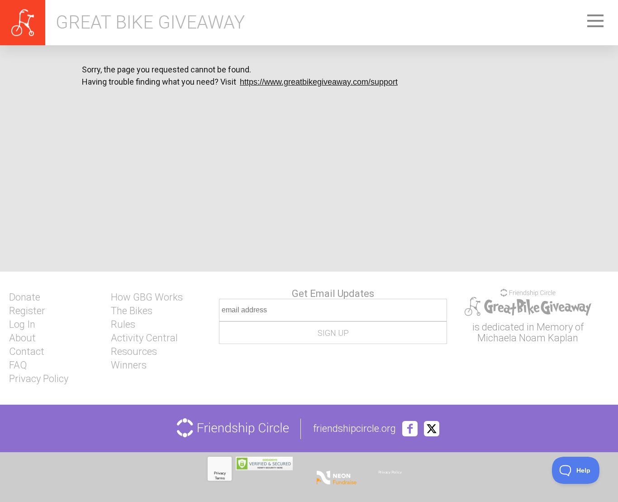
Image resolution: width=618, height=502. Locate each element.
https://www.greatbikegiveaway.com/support (319, 81)
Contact (26, 352)
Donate (24, 297)
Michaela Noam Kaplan (527, 338)
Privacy (220, 473)
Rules (123, 325)
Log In (22, 325)
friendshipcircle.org (354, 429)
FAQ (18, 365)
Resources (134, 352)
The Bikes (131, 311)
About (22, 338)
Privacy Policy (38, 379)
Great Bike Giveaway (150, 23)
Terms (220, 478)
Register (27, 311)
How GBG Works (147, 297)
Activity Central (144, 338)
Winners (129, 365)
